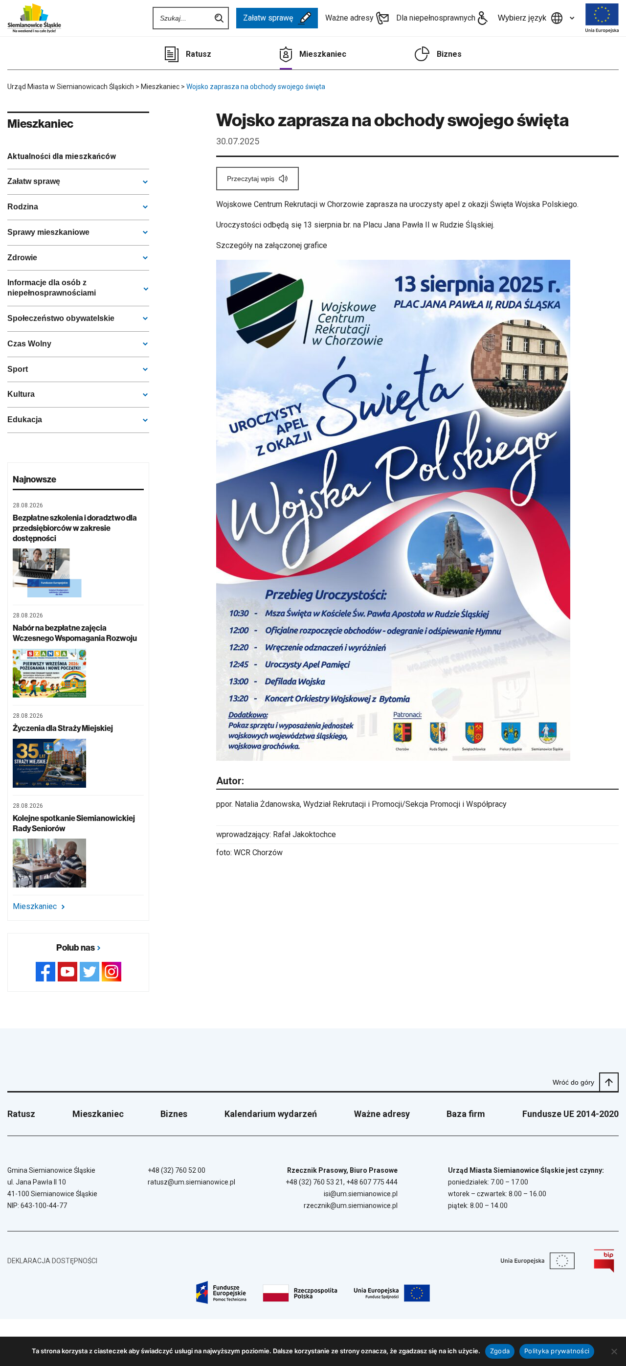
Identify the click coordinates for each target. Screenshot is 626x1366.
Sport (17, 369)
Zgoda (500, 1351)
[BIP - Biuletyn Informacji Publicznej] (604, 1260)
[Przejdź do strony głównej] (34, 18)
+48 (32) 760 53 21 (314, 1182)
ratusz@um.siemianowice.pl (191, 1182)
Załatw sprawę (268, 18)
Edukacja (24, 419)
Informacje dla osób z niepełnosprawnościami (51, 287)
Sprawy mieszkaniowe (48, 232)
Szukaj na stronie (219, 18)
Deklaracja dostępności (52, 1261)
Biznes (449, 54)
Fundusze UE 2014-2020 (570, 1114)
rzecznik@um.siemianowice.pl (351, 1205)
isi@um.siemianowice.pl (361, 1194)
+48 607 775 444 (372, 1182)
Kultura (21, 394)
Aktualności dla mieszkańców (61, 156)
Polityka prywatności (556, 1351)
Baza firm (466, 1114)
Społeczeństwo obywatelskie (60, 318)
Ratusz (198, 54)
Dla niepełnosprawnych (435, 18)
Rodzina (22, 207)
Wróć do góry (573, 1082)
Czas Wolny (29, 344)
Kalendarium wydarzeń (270, 1114)
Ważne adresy (349, 18)
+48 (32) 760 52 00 (176, 1170)
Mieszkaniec (322, 54)
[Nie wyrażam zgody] (614, 1351)
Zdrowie (22, 257)
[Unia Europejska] (602, 18)
